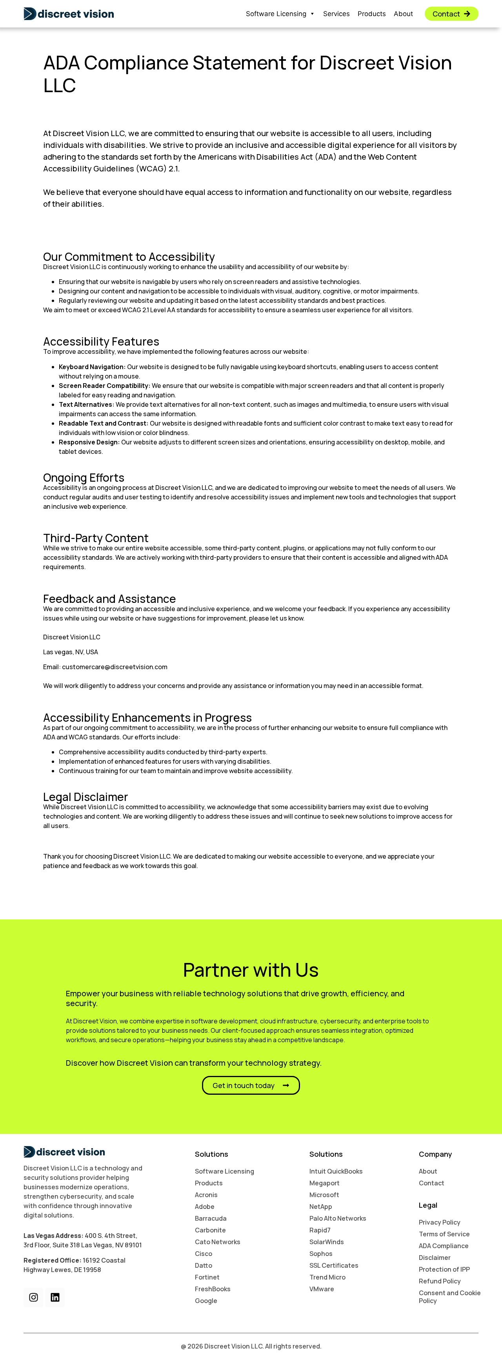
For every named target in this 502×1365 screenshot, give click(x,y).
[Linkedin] (55, 1297)
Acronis (206, 1194)
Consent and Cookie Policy (450, 1297)
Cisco (203, 1253)
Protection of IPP (444, 1269)
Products (372, 14)
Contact (431, 1183)
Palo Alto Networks (337, 1218)
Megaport (324, 1183)
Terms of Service (444, 1234)
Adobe (205, 1206)
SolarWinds (326, 1242)
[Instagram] (33, 1297)
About (403, 14)
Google (206, 1300)
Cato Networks (217, 1242)
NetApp (320, 1206)
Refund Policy (440, 1281)
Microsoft (324, 1194)
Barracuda (211, 1218)
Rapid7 (320, 1230)
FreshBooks (213, 1289)
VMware (321, 1289)
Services (336, 14)
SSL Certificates (333, 1265)
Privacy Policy (439, 1222)
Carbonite (210, 1230)
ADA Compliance (444, 1245)
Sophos (321, 1253)
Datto (203, 1265)
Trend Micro (327, 1277)
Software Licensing (276, 14)
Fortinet (207, 1277)
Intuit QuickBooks (336, 1171)
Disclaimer (435, 1257)
